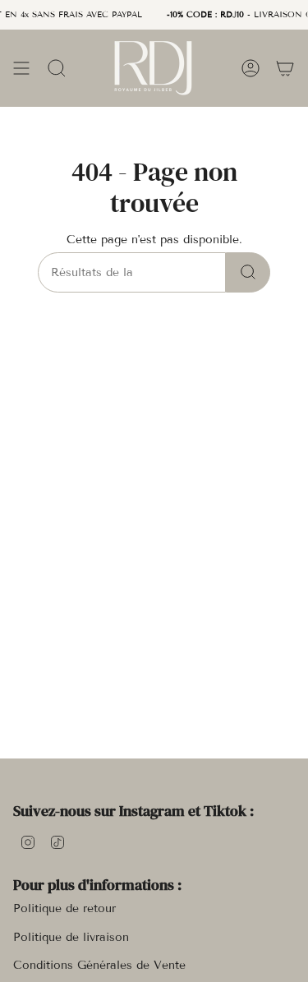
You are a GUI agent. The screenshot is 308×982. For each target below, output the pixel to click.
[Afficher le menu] (21, 67)
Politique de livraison (71, 937)
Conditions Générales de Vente (99, 965)
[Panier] (285, 67)
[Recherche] (248, 272)
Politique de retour (64, 908)
